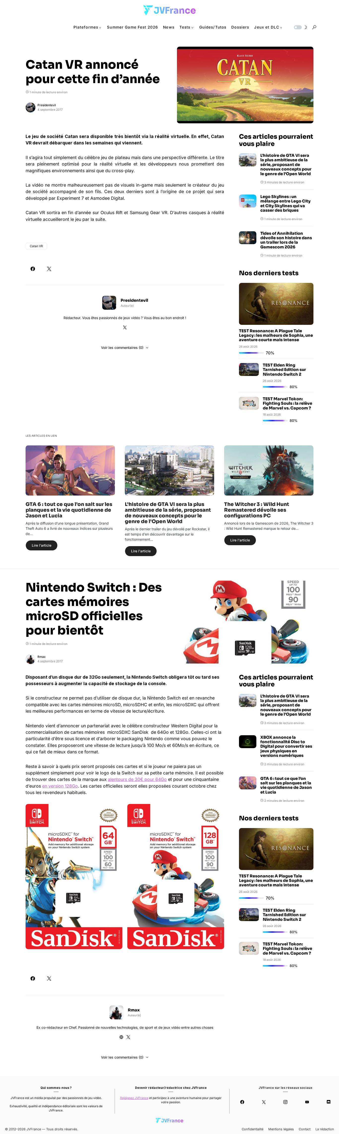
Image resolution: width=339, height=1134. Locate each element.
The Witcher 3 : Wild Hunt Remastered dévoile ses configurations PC (256, 510)
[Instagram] (285, 1102)
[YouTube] (307, 1102)
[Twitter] (263, 1102)
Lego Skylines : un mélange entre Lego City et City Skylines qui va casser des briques (285, 204)
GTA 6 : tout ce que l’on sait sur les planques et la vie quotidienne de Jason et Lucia (69, 510)
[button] (300, 27)
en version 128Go (60, 786)
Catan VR (36, 246)
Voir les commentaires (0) (122, 347)
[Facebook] (242, 1102)
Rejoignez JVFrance (134, 1098)
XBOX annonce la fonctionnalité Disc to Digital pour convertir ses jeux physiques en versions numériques (286, 746)
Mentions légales (281, 1129)
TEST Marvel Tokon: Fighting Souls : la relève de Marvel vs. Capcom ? (287, 403)
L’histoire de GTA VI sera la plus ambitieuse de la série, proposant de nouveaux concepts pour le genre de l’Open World (285, 164)
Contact (304, 1129)
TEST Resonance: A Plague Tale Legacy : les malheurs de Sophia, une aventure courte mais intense (276, 335)
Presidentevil (46, 105)
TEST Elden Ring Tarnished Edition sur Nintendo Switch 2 (284, 370)
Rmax (41, 657)
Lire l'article (41, 545)
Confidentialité (252, 1129)
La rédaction (324, 1129)
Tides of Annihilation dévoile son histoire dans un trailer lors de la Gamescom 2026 (286, 240)
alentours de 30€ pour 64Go (137, 779)
